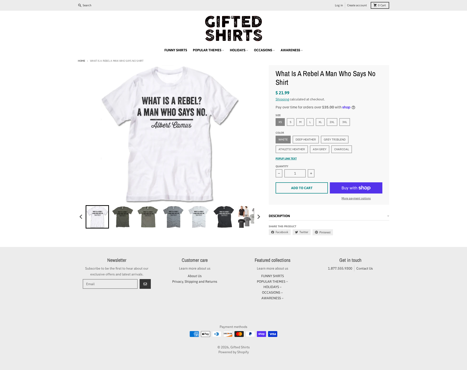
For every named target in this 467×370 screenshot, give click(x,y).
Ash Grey (319, 149)
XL (320, 122)
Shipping (282, 99)
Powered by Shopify (233, 352)
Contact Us (364, 268)
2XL (332, 122)
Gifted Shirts (240, 347)
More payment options (356, 198)
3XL (344, 122)
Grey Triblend (335, 139)
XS (280, 122)
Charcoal (341, 149)
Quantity (282, 166)
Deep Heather (306, 139)
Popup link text (286, 158)
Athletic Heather (291, 149)
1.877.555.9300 (340, 268)
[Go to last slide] (81, 217)
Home (81, 60)
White (283, 139)
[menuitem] (97, 217)
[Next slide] (258, 217)
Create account (357, 5)
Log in (339, 5)
